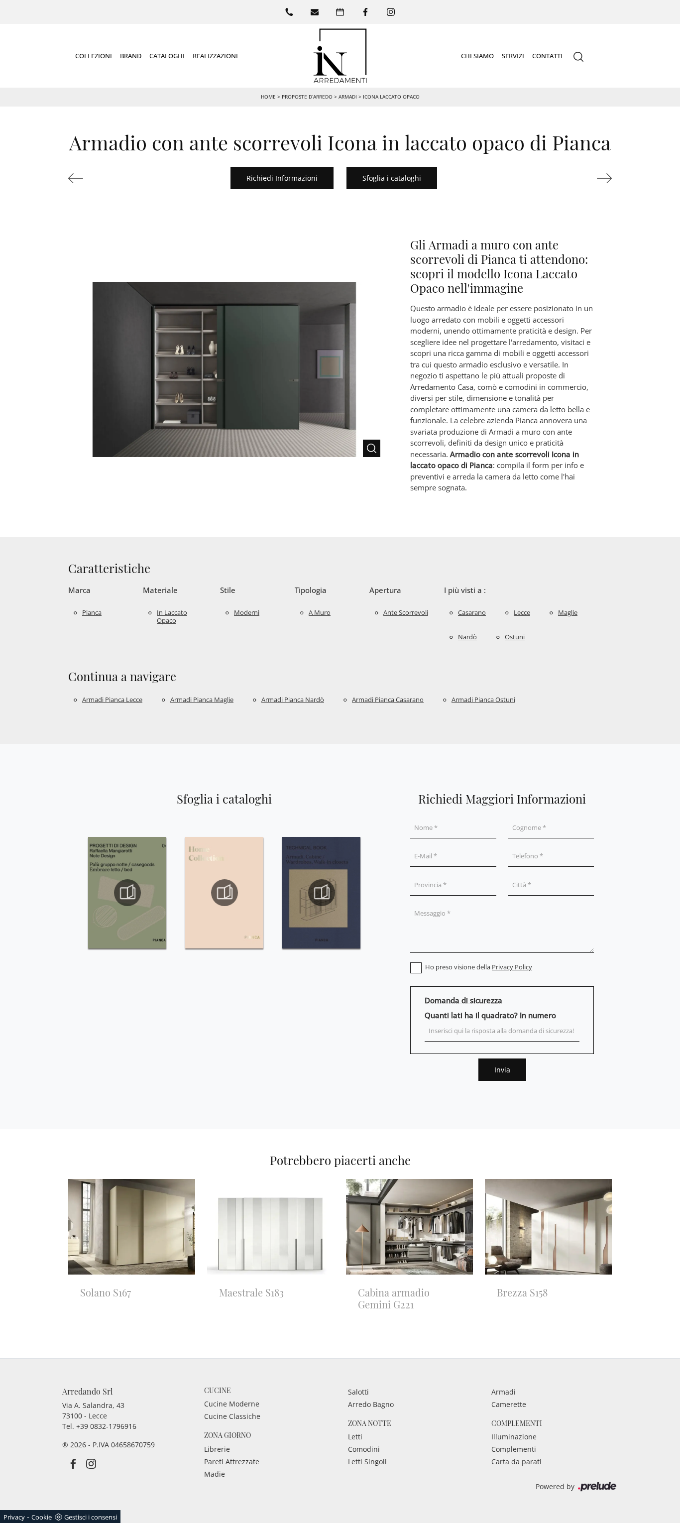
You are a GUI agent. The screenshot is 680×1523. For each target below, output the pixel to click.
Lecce (522, 612)
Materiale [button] (160, 590)
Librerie (217, 1449)
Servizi (513, 55)
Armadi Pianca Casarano (388, 699)
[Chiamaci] (289, 12)
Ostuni (515, 636)
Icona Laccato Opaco (391, 96)
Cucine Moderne (231, 1403)
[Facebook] (365, 12)
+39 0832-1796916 (106, 1426)
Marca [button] (79, 590)
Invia (502, 1069)
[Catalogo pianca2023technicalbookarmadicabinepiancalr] (321, 892)
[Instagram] (391, 12)
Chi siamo (477, 55)
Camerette (508, 1404)
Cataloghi (167, 55)
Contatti (547, 55)
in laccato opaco (172, 616)
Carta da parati (516, 1461)
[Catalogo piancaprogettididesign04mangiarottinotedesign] (127, 892)
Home (268, 96)
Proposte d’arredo (307, 96)
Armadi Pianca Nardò (292, 699)
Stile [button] (227, 590)
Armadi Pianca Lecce (112, 699)
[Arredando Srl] (340, 56)
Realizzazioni (215, 55)
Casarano (472, 612)
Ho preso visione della (478, 966)
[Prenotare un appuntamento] (340, 12)
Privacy (14, 1517)
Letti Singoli (367, 1461)
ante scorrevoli (405, 612)
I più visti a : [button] (465, 590)
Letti (355, 1436)
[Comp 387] (108, 178)
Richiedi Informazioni (282, 178)
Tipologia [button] (311, 590)
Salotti (358, 1392)
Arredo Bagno (371, 1404)
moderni (246, 612)
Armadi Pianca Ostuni (483, 699)
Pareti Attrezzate (231, 1461)
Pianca (92, 612)
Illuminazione (514, 1436)
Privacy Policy (512, 966)
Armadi (348, 96)
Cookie (41, 1517)
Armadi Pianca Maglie (201, 699)
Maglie (567, 612)
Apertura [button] (385, 590)
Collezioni (93, 55)
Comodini (364, 1449)
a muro (320, 612)
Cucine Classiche (232, 1416)
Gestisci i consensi (90, 1517)
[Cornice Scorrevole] (571, 178)
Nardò (467, 636)
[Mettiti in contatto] (315, 12)
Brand (130, 55)
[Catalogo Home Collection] (224, 892)
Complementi (513, 1449)
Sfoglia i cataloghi (391, 178)
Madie (214, 1474)
